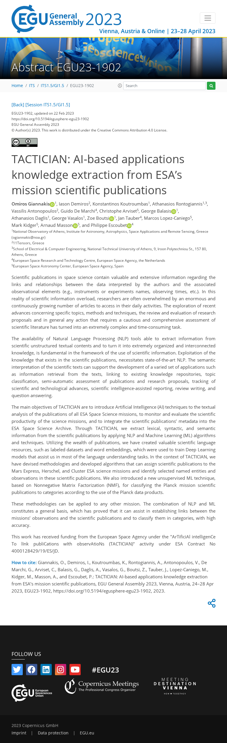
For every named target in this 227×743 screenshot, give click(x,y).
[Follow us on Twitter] (17, 671)
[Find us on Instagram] (60, 671)
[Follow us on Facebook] (31, 671)
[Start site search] (211, 86)
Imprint (19, 733)
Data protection (53, 733)
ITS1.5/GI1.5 (52, 85)
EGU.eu (87, 733)
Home (17, 85)
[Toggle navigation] (207, 18)
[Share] (211, 605)
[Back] (18, 104)
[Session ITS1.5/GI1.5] (47, 104)
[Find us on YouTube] (75, 671)
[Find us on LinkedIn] (46, 671)
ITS (32, 85)
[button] (120, 85)
